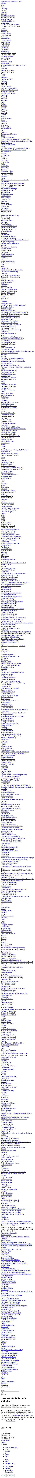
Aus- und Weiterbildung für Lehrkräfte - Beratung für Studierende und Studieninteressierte (17, 879)
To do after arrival (6, 1165)
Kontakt (3, 245)
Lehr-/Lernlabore (6, 865)
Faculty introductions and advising (11, 663)
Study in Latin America (8, 1268)
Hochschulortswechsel (8, 692)
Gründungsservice (6, 995)
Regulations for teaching (8, 819)
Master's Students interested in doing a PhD (14, 1053)
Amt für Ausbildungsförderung (10, 316)
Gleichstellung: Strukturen (9, 226)
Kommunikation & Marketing (10, 365)
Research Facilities (6, 287)
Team (2, 1048)
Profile (3, 136)
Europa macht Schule (7, 1258)
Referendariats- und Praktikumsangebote (13, 150)
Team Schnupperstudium (8, 600)
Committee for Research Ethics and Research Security (17, 1009)
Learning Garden (6, 40)
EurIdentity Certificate (7, 1330)
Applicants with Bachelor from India (12, 635)
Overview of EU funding (8, 970)
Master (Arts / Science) (8, 533)
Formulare (4, 741)
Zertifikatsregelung (6, 1371)
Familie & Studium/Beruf (8, 227)
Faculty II (4, 83)
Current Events (5, 1321)
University (4, 9)
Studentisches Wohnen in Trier (10, 656)
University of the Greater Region (11, 1313)
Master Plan (4, 766)
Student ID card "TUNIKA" (9, 700)
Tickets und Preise (6, 204)
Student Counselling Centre (9, 323)
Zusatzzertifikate (6, 545)
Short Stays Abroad (7, 1275)
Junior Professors (6, 1083)
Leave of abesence (6, 685)
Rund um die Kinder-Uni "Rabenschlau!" (13, 563)
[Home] (3, 3)
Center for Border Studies (9, 1318)
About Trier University (8, 16)
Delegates (4, 273)
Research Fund (5, 951)
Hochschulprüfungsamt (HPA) (10, 317)
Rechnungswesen (6, 303)
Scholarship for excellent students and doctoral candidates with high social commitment (15, 752)
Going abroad (5, 1218)
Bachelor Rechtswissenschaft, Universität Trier (15, 139)
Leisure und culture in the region (11, 1210)
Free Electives (5, 547)
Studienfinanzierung (7, 730)
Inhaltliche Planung (7, 1288)
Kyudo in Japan (5, 1240)
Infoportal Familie (6, 231)
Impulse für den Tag (7, 190)
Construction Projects (7, 414)
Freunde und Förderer (7, 570)
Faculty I (3, 74)
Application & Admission (8, 603)
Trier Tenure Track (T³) (8, 1034)
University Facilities (7, 173)
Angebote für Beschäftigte (9, 189)
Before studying (6, 587)
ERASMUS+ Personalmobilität (10, 1302)
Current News (5, 1334)
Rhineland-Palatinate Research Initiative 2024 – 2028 (17, 962)
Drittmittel (4, 302)
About (3, 1348)
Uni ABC (4, 670)
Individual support (6, 1180)
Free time (4, 912)
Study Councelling (6, 1158)
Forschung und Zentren (8, 93)
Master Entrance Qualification (10, 637)
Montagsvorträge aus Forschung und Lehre (14, 889)
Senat (2, 392)
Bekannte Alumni (6, 464)
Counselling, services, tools (9, 850)
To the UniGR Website (8, 1336)
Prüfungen (4, 81)
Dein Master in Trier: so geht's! (10, 778)
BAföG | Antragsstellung (8, 737)
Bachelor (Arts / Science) (8, 531)
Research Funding (6, 944)
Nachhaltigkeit (5, 42)
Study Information (6, 118)
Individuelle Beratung (7, 810)
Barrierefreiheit (5, 452)
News (2, 480)
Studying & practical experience (10, 794)
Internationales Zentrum (8, 1337)
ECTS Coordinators (7, 1129)
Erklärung (4, 499)
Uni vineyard (5, 47)
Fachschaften (5, 268)
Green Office (5, 46)
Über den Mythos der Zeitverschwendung (13, 1242)
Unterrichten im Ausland (8, 1283)
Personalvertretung (6, 210)
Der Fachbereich (6, 86)
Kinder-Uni (4, 552)
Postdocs (3, 1073)
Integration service (6, 1182)
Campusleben (5, 487)
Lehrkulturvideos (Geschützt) (10, 1369)
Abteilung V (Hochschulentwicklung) (12, 358)
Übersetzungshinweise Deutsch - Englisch (14, 1305)
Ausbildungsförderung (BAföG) (11, 734)
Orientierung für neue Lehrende (10, 827)
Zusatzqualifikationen (7, 720)
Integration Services (7, 1159)
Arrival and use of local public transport (13, 1209)
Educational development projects (11, 840)
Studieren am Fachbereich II (9, 90)
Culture (3, 919)
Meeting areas (5, 926)
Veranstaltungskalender (8, 490)
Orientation (4, 658)
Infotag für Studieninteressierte (10, 575)
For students (4, 1327)
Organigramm (5, 23)
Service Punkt (10, 1421)
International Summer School (10, 1200)
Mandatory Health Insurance (9, 642)
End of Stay (4, 1136)
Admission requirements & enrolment (12, 1173)
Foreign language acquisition (9, 723)
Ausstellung (4, 31)
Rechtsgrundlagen (6, 143)
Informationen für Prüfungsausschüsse (12, 716)
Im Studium (4, 125)
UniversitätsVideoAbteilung (9, 271)
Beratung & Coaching (7, 280)
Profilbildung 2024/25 (7, 21)
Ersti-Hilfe (4, 669)
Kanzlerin (4, 69)
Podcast (3, 28)
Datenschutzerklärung (7, 1381)
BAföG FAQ (5, 739)
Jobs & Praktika (5, 928)
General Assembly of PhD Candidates (12, 1043)
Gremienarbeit (5, 388)
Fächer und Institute (7, 79)
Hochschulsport (5, 197)
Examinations (5, 166)
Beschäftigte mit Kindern (8, 238)
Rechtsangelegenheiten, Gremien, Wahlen (13, 65)
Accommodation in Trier (8, 1150)
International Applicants (8, 625)
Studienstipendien (6, 748)
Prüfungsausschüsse (7, 715)
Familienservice (5, 234)
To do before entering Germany (10, 1163)
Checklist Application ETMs (9, 640)
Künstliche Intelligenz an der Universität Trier (15, 180)
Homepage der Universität (22, 1415)
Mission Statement (6, 19)
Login (2, 494)
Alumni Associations (7, 462)
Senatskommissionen (7, 395)
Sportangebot (5, 203)
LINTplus (4, 845)
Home (3, 7)
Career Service (5, 782)
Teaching (3, 801)
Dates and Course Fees (8, 1205)
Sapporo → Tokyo (6, 1251)
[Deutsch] (4, 1383)
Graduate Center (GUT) (8, 1011)
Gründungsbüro (5, 196)
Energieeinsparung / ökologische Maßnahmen (15, 450)
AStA (2, 266)
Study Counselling (6, 1120)
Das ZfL (3, 279)
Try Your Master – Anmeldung (10, 776)
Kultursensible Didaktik (8, 1362)
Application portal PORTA (9, 610)
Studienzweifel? (6, 702)
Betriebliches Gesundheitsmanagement (12, 183)
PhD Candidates (6, 1062)
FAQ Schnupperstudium (8, 594)
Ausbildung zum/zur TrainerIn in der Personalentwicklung (12, 876)
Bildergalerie (5, 556)
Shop (6, 1456)
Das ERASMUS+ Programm (10, 1298)
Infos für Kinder (6, 564)
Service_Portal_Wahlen (8, 413)
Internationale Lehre (7, 815)
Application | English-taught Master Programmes (16, 632)
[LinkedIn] (13, 1476)
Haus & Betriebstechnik (8, 347)
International (4, 167)
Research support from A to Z (10, 981)
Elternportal (4, 561)
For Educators (5, 1328)
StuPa (2, 264)
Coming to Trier (6, 1105)
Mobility (3, 909)
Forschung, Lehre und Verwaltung (11, 1295)
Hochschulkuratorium (7, 404)
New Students (5, 651)
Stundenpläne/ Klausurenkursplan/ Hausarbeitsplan (16, 141)
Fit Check (4, 769)
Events (3, 1094)
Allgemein (4, 100)
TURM (3, 383)
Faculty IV (4, 109)
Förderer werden (6, 762)
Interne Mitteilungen (7, 496)
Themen (3, 446)
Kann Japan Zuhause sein (9, 1233)
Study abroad (5, 1253)
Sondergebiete (5, 298)
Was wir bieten (5, 340)
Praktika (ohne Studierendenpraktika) (12, 339)
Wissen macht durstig (7, 598)
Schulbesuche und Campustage (10, 580)
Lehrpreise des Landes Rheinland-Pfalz (13, 838)
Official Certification (7, 612)
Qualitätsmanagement (7, 372)
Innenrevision (5, 63)
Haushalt (3, 300)
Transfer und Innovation (8, 374)
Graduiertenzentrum (7, 194)
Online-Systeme (6, 886)
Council (3, 1041)
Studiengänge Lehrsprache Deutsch (12, 619)
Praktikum (4, 727)
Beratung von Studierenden (9, 1364)
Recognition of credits (7, 91)
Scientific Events (6, 953)
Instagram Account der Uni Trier (11, 586)
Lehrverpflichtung (6, 822)
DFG (2, 969)
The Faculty (4, 160)
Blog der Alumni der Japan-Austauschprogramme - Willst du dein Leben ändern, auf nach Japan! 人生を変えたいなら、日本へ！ (17, 1223)
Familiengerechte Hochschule (10, 243)
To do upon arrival (6, 1179)
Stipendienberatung (7, 757)
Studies (3, 164)
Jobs (2, 335)
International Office (7, 319)
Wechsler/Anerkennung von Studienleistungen (15, 148)
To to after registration (7, 655)
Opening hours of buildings (9, 695)
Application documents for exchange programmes (16, 1274)
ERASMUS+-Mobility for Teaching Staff (13, 1300)
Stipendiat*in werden (7, 764)
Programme (4, 1203)
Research (3, 116)
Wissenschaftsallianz (7, 473)
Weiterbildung (5, 852)
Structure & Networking (8, 1036)
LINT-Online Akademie (8, 1357)
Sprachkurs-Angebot (7, 254)
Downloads (4, 1373)
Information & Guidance (8, 1015)
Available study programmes (9, 1156)
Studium (3, 104)
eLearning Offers (6, 1022)
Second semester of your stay (10, 1138)
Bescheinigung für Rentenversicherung (13, 683)
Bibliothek (4, 176)
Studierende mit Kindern (8, 236)
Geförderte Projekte (7, 471)
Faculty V (4, 121)
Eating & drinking (6, 910)
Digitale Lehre (5, 813)
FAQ (2, 647)
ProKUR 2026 (5, 155)
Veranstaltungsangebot (8, 792)
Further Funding (6, 1032)
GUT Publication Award (8, 1029)
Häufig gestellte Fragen (8, 144)
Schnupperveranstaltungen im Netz (11, 596)
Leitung (3, 296)
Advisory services (6, 932)
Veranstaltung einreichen (8, 559)
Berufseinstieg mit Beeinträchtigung (12, 799)
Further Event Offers (7, 1023)
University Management (8, 53)
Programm (4, 557)
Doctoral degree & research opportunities (13, 1172)
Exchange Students (7, 1122)
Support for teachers (7, 831)
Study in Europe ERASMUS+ (10, 1260)
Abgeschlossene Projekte (8, 432)
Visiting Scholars (6, 1186)
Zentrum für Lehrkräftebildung (10, 275)
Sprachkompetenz (6, 1366)
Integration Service (6, 1196)
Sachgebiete (4, 332)
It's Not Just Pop (6, 1235)
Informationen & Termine (8, 407)
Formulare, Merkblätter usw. (9, 353)
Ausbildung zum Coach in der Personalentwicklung (16, 873)
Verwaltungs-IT (5, 376)
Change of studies (6, 690)
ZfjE (2, 130)
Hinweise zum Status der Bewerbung (12, 609)
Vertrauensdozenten (7, 1006)
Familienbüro (5, 181)
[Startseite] (11, 1)
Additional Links (6, 1332)
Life (2, 903)
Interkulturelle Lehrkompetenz (10, 1360)
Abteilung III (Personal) (8, 326)
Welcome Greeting (6, 662)
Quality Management (7, 849)
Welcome (4, 1341)
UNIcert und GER (6, 256)
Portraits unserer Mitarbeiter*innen (11, 337)
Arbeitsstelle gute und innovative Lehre (13, 362)
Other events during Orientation (10, 665)
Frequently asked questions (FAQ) (11, 1212)
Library (7, 1449)
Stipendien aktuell (6, 746)
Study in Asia (5, 1267)
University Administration (9, 289)
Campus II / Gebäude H (8, 423)
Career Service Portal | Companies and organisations (17, 787)
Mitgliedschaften (6, 478)
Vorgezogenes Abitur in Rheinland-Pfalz (13, 617)
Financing (4, 1060)
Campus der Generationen (9, 882)
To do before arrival (7, 1177)
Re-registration (5, 699)
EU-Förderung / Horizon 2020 (10, 1304)
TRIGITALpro (5, 843)
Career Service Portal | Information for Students (15, 785)
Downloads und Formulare (9, 134)
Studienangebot (5, 127)
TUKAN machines (7, 693)
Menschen (4, 489)
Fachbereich (4, 77)
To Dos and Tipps (6, 1256)
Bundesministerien (6, 972)
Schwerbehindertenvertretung (10, 215)
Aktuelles (4, 99)
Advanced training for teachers (10, 805)
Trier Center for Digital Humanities (11, 270)
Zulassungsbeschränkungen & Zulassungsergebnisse (17, 623)
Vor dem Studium (6, 282)
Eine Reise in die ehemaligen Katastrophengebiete (16, 1244)
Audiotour (4, 30)
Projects (3, 1343)
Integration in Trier (6, 1309)
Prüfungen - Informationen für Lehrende (13, 713)
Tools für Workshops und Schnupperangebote (15, 582)
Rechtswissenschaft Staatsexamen (11, 538)
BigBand (3, 923)
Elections (3, 409)
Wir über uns (5, 206)
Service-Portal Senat (7, 393)
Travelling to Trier (6, 506)
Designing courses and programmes (12, 829)
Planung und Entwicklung (9, 370)
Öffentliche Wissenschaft (8, 893)
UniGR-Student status (7, 1325)
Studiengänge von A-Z (8, 526)
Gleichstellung (5, 217)
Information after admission (9, 1140)
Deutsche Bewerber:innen (9, 614)
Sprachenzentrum (6, 249)
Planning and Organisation (9, 1189)
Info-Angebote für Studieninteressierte (12, 584)
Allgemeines (4, 208)
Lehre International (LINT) (9, 1353)
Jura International (6, 129)
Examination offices (7, 706)
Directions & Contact (7, 503)
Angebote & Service (7, 220)
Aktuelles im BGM (7, 187)
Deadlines (4, 649)
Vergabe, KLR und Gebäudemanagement (13, 305)
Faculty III (4, 95)
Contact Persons (6, 979)
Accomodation (5, 907)
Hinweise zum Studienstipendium (11, 960)
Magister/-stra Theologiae (8, 540)
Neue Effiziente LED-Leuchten (10, 427)
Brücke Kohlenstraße (7, 441)
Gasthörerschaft (5, 887)
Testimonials (4, 460)
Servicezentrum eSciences (9, 247)
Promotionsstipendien (7, 750)
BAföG (3, 146)
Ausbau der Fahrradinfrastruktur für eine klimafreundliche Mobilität (13, 429)
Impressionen (5, 51)
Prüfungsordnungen (7, 718)
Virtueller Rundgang (7, 512)
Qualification (5, 1059)
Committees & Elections (8, 384)
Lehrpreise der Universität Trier (10, 836)
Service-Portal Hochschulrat (9, 402)
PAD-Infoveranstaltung (8, 1281)
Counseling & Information (9, 1057)
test (2, 1376)
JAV (2, 213)
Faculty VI (4, 157)
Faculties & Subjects (11, 1447)
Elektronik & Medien (7, 349)
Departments (5, 162)
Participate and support (8, 1346)
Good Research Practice (8, 983)
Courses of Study (6, 1126)
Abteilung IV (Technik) (8, 342)
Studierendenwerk (6, 476)
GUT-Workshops (6, 1020)
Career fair (4, 789)
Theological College (7, 171)
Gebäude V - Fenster (7, 437)
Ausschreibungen (6, 309)
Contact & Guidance (7, 1002)
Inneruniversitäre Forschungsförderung (13, 947)
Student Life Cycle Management (11, 324)
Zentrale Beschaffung (7, 307)
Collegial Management (8, 1039)
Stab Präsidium (5, 58)
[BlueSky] (5, 1476)
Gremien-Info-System (7, 390)
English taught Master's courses (10, 534)
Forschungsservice (6, 363)
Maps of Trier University (8, 510)
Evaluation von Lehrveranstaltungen (12, 826)
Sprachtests (4, 257)
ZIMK (3, 178)
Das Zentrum (5, 252)
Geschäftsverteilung (7, 56)
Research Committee (7, 1008)
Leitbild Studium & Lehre (9, 817)
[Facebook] (2, 1476)
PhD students (5, 1168)
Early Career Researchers (8, 1050)
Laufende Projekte (6, 420)
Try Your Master (6, 771)
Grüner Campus (6, 33)
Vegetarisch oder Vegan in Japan (11, 1249)
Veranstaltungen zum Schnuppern (11, 593)
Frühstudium (5, 572)
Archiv (3, 501)
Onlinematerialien (6, 902)
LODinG (3, 965)
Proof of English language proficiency (12, 639)
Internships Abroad (6, 1277)
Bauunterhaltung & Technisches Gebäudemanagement (17, 351)
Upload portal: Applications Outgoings (12, 1272)
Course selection (6, 1131)
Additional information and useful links (13, 988)
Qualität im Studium (7, 697)
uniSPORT (4, 425)
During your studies (7, 674)
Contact (3, 513)
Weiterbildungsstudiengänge (9, 861)
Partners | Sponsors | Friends (9, 453)
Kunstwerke (4, 37)
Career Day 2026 (6, 790)
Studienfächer (5, 542)
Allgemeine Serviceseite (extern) (11, 330)
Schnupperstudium (6, 589)
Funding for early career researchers (12, 967)
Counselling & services (8, 933)
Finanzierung (5, 1290)
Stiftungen (4, 974)
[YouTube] (7, 1476)
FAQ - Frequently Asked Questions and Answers (16, 1142)
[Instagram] (10, 1476)
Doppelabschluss (6, 686)
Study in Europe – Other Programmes (12, 1261)
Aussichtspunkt (5, 39)
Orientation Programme (8, 1128)
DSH (2, 259)
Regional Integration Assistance (10, 1143)
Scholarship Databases (8, 755)
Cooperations (5, 1046)
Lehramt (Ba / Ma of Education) (11, 536)
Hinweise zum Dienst (7, 607)
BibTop (3, 444)
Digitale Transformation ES (9, 847)
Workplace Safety (6, 61)
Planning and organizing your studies (12, 672)
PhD (2, 644)
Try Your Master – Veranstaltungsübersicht (14, 775)
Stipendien (4, 743)
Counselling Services (7, 667)
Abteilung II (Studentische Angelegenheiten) (14, 312)
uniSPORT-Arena (6, 439)
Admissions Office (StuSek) (9, 321)
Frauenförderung (6, 224)
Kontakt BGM (5, 192)
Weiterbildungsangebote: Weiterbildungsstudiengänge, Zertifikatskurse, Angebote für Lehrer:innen (17, 858)
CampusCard (5, 856)
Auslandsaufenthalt (7, 725)
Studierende (4, 284)
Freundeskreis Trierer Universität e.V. (12, 467)
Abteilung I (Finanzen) (8, 293)
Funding (3, 1025)
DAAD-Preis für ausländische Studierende (14, 1119)
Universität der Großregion (9, 474)
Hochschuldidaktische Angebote (11, 808)
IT (5, 1453)
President (3, 67)
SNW (2, 381)
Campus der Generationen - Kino (11, 891)
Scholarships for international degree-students (15, 1117)
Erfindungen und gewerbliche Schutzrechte (14, 993)
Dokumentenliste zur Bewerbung (11, 621)
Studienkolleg (5, 630)
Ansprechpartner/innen (8, 310)
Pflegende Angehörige (7, 241)
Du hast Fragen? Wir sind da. (10, 780)
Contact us (4, 1184)
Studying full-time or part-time (10, 543)
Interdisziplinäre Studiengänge (10, 529)
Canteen (7, 1451)
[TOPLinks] (4, 400)
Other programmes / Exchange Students (13, 646)
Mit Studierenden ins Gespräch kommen (13, 573)
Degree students (6, 1110)
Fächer (3, 102)
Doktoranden (5, 1284)
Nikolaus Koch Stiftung (8, 955)
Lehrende (4, 286)
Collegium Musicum (7, 925)
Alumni (3, 120)
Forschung (4, 107)
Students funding (6, 930)
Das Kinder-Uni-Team (8, 568)
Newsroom (4, 997)
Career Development (7, 1069)
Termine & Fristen (6, 704)
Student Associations (7, 916)
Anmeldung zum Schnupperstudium (12, 602)
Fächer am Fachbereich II (8, 88)
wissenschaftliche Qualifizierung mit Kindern (14, 240)
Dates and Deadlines (7, 1161)
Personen (3, 132)
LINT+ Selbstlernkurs (7, 1367)
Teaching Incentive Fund (8, 835)
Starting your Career (7, 796)
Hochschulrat (5, 397)
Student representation (7, 261)
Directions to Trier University (10, 508)
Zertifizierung (5, 812)
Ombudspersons (6, 986)
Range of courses (6, 522)
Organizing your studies (8, 677)
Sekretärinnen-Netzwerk (8, 377)
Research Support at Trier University (12, 976)
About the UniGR (6, 1316)
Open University (6, 900)
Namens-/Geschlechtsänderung (10, 681)
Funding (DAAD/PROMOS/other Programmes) (15, 1270)
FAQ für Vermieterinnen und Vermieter (13, 1147)
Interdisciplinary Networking (9, 1045)
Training (3, 1016)
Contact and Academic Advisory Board (13, 1214)
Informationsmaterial (7, 1307)
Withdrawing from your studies (10, 688)
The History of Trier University (10, 24)
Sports (7, 1454)
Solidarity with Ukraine (8, 1108)
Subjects (3, 114)
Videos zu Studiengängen (8, 579)
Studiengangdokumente (8, 824)
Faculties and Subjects (7, 70)
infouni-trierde (5, 1441)
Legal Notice (5, 1351)
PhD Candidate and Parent (9, 1030)
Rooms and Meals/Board (8, 1207)
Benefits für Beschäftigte (8, 333)
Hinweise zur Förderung (8, 958)
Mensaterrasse (5, 443)
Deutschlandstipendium (8, 466)
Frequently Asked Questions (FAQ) (12, 1350)
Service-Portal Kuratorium (9, 406)
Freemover (4, 1152)
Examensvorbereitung (7, 137)
